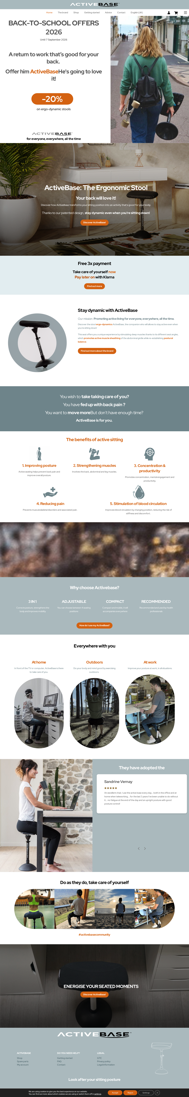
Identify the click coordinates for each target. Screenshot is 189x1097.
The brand (63, 12)
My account (23, 1064)
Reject (130, 1092)
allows (151, 324)
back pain (112, 405)
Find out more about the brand (97, 350)
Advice (108, 12)
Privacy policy (103, 1061)
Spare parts (22, 1061)
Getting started (92, 12)
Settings (146, 1092)
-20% (52, 98)
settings (97, 1094)
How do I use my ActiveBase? (94, 625)
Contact (121, 12)
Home (49, 12)
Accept (115, 1092)
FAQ (59, 1061)
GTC (99, 1058)
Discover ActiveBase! (94, 222)
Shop (76, 12)
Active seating (25, 471)
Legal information (106, 1064)
